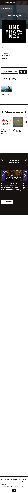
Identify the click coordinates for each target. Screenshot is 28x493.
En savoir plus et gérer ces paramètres (12, 486)
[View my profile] (24, 3)
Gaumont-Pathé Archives (5, 131)
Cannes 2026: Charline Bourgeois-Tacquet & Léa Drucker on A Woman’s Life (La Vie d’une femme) (11, 187)
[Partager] (21, 72)
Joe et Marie (6, 95)
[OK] (14, 490)
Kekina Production (17, 130)
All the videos (7, 202)
